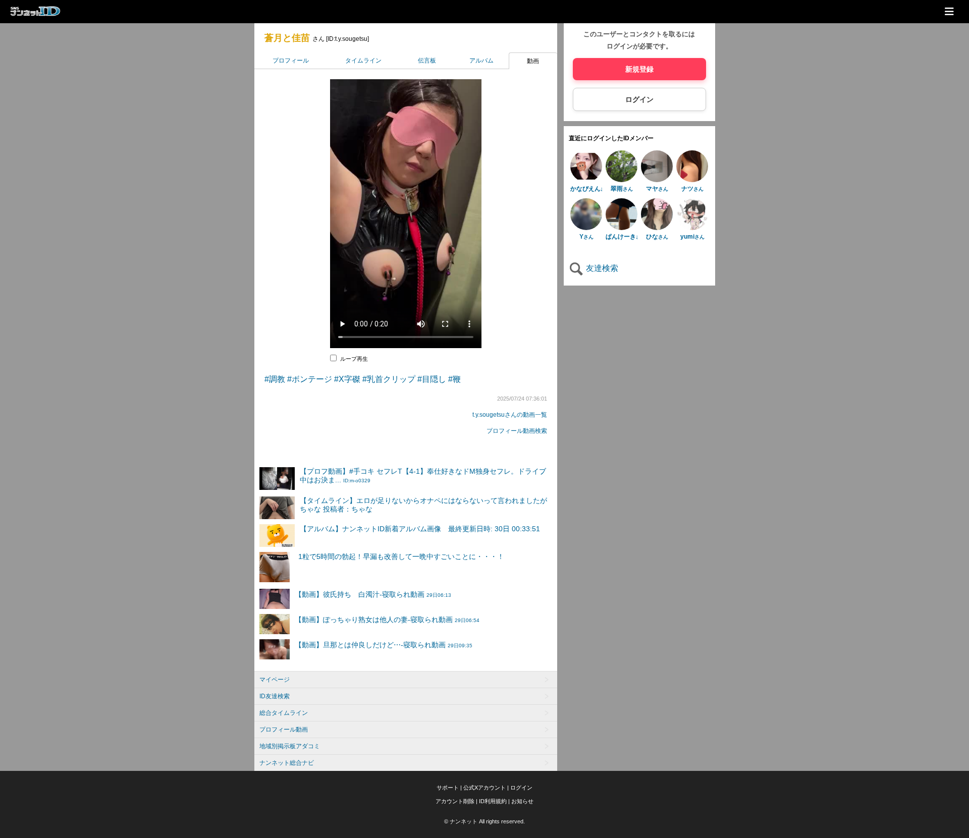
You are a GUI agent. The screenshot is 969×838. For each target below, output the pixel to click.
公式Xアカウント (484, 788)
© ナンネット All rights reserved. (484, 821)
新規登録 (639, 69)
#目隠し (431, 379)
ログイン (639, 99)
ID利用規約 (493, 801)
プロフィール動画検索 (517, 430)
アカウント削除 (455, 801)
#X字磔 (347, 379)
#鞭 (454, 379)
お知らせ (522, 801)
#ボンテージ (309, 379)
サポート (448, 788)
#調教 (274, 379)
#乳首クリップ (388, 379)
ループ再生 (354, 359)
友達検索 (601, 268)
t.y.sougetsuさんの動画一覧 (509, 414)
